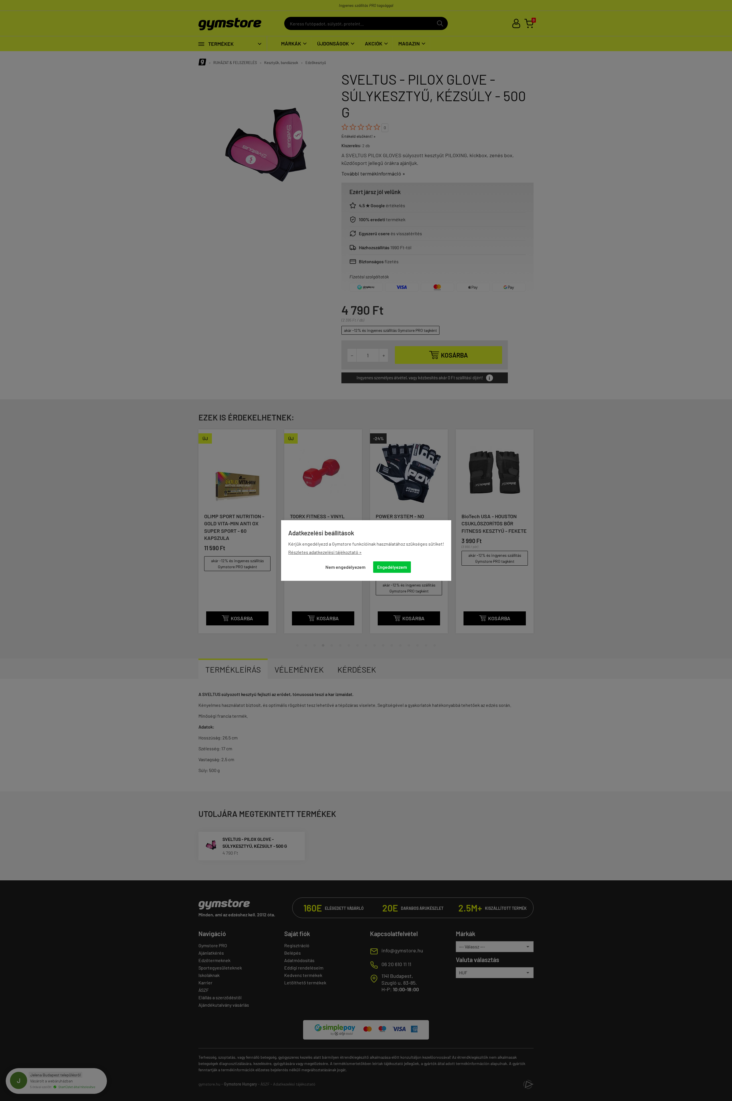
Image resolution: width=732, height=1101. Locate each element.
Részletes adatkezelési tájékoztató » (325, 552)
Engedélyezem (392, 567)
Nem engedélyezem (345, 567)
